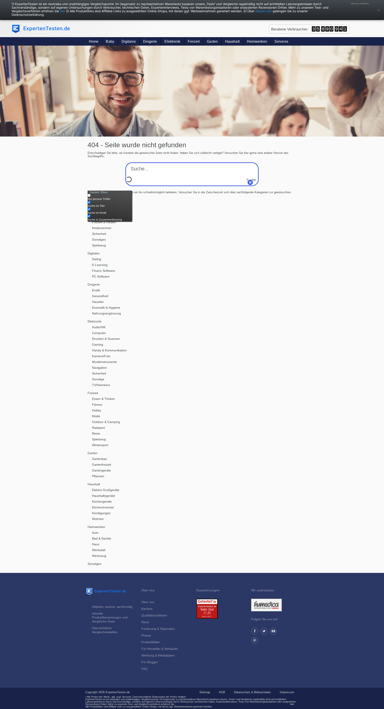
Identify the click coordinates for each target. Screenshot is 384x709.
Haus (95, 544)
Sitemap (204, 692)
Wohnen (98, 519)
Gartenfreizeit (101, 464)
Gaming (97, 344)
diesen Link (263, 11)
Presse (146, 635)
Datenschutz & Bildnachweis (252, 692)
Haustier (98, 302)
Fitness (97, 404)
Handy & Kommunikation (109, 350)
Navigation (99, 367)
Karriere (147, 608)
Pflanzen (98, 476)
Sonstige (98, 379)
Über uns (147, 602)
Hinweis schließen (360, 3)
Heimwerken (257, 41)
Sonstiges (99, 239)
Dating (96, 259)
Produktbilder (150, 642)
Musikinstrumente (104, 362)
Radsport (98, 427)
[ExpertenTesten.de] (41, 29)
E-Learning (100, 265)
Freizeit (194, 41)
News (145, 622)
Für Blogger (149, 662)
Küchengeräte (102, 501)
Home (93, 41)
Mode (96, 416)
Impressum (287, 692)
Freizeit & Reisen (104, 222)
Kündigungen (101, 513)
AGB (222, 692)
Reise (96, 433)
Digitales (129, 41)
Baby (110, 41)
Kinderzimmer (102, 228)
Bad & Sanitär (101, 538)
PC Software (101, 276)
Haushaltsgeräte (103, 496)
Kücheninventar (103, 507)
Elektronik (172, 41)
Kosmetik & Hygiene (106, 307)
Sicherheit (99, 234)
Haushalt (232, 41)
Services (281, 41)
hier (62, 11)
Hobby (96, 410)
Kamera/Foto (101, 356)
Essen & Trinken (103, 399)
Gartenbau (99, 459)
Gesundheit (100, 296)
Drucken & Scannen (106, 338)
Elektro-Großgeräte (105, 490)
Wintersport (100, 445)
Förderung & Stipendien (158, 628)
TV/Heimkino (101, 385)
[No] (378, 10)
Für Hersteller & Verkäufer (159, 649)
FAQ (144, 669)
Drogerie (150, 41)
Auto (95, 532)
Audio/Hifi (98, 327)
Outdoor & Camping (106, 422)
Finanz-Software (103, 270)
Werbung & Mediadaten (158, 655)
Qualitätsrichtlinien (154, 615)
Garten (212, 41)
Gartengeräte (101, 470)
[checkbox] (110, 197)
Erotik (96, 290)
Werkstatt (98, 550)
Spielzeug (99, 245)
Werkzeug (99, 556)
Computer (99, 333)
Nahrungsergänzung (106, 313)
